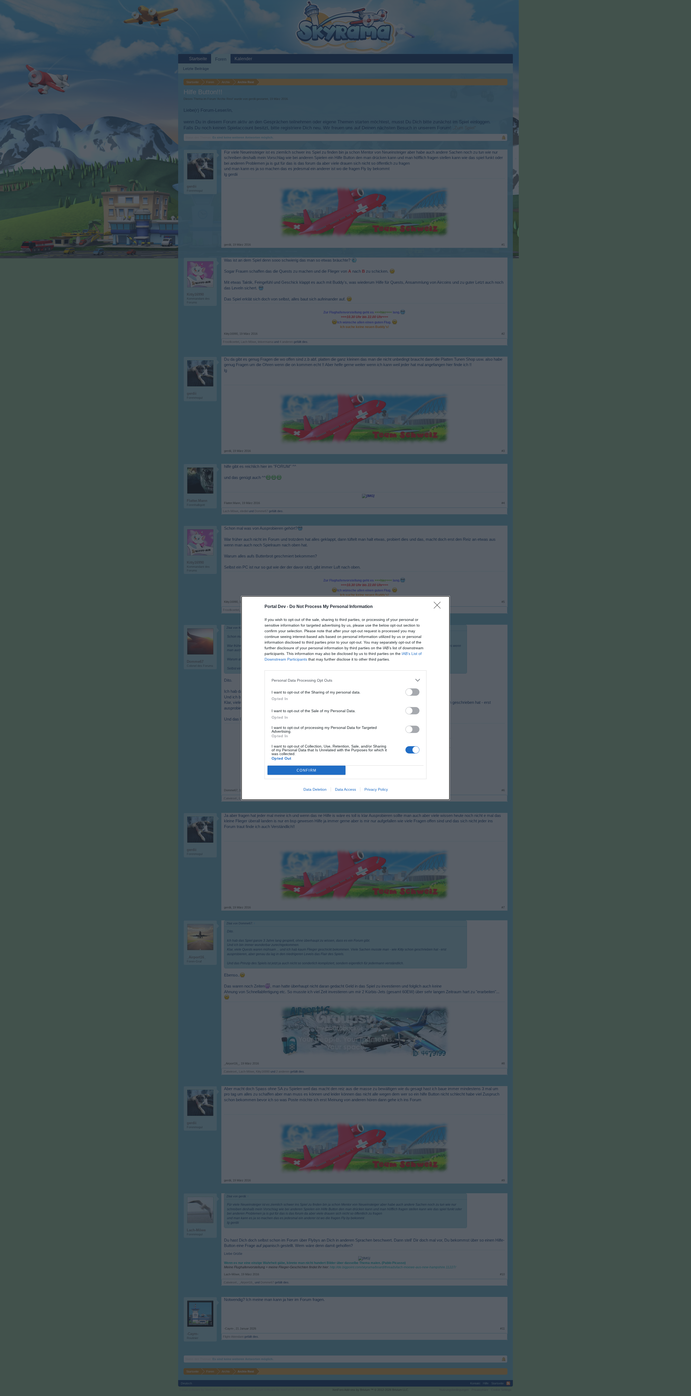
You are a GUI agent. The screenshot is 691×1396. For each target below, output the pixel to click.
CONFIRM (307, 770)
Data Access (345, 789)
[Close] (439, 607)
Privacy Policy (376, 789)
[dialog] (345, 698)
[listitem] (345, 680)
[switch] (412, 692)
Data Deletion (315, 789)
